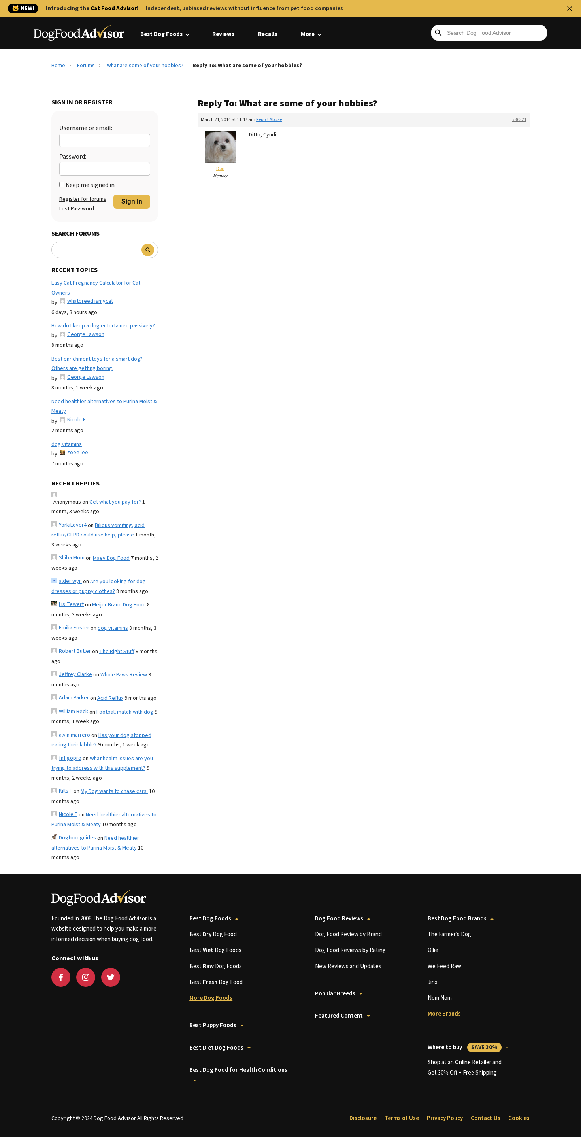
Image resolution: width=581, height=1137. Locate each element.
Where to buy (463, 1047)
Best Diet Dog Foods (216, 1048)
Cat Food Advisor (114, 8)
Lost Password (76, 209)
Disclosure (363, 1118)
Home (58, 66)
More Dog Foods (210, 998)
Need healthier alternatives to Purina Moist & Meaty (104, 407)
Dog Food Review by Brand (348, 934)
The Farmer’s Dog (449, 934)
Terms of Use (402, 1118)
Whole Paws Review (123, 675)
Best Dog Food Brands (457, 918)
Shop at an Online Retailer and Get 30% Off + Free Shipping (465, 1067)
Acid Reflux (110, 698)
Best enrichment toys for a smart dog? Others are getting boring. (96, 364)
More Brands (444, 1014)
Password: (72, 156)
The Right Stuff (116, 651)
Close (569, 8)
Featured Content (339, 1016)
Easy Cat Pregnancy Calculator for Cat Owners (95, 288)
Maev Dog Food (111, 558)
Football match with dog (124, 712)
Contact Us (485, 1118)
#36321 (519, 119)
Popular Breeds (335, 994)
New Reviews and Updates (348, 966)
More (308, 34)
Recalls (267, 34)
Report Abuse (269, 119)
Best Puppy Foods (212, 1025)
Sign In (131, 201)
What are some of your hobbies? (145, 66)
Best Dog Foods (161, 34)
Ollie (433, 950)
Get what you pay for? (115, 502)
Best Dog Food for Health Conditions (238, 1070)
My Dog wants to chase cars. (114, 791)
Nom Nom (440, 998)
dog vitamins (66, 444)
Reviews (223, 34)
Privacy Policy (445, 1118)
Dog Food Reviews (339, 918)
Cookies (519, 1118)
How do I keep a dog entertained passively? (103, 326)
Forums (86, 66)
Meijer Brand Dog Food (119, 605)
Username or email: (85, 128)
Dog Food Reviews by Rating (350, 950)
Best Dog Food (213, 934)
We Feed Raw (444, 966)
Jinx (433, 982)
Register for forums (82, 199)
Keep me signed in (90, 185)
